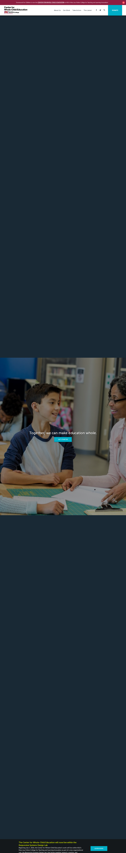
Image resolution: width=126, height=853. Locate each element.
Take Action (76, 10)
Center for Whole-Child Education (51, 2)
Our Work (66, 10)
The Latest (88, 10)
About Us (57, 10)
